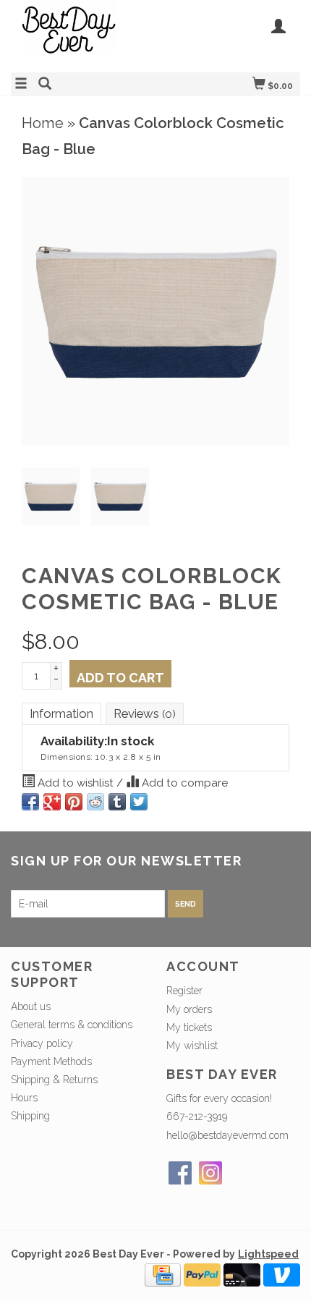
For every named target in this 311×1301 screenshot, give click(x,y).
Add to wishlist (75, 782)
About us (31, 1006)
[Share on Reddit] (95, 801)
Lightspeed (268, 1254)
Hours (24, 1097)
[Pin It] (73, 801)
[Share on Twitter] (139, 801)
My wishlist (192, 1045)
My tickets (189, 1027)
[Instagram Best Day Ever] (210, 1173)
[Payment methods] (163, 1274)
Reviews (145, 713)
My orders (189, 1009)
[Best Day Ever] (83, 34)
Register (184, 990)
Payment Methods (51, 1061)
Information (61, 713)
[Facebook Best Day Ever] (180, 1173)
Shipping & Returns (54, 1079)
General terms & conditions (71, 1024)
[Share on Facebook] (30, 801)
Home (43, 123)
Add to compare (183, 782)
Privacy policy (42, 1043)
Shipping (30, 1116)
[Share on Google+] (52, 801)
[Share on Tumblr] (117, 801)
